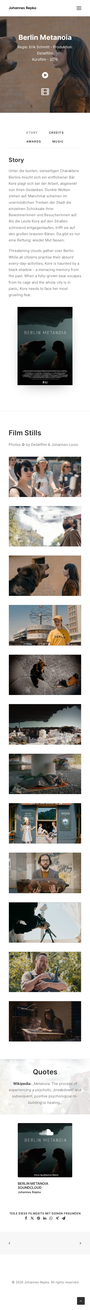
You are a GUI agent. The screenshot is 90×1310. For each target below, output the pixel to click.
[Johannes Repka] (22, 8)
